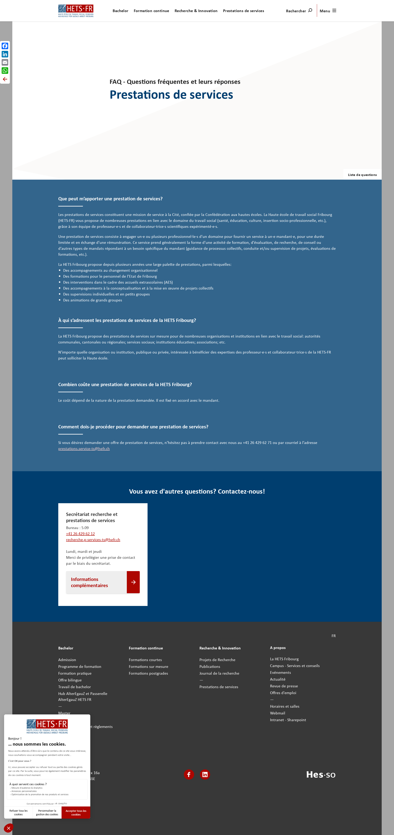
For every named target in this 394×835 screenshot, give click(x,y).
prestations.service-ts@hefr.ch (84, 448)
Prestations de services (243, 10)
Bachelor (120, 10)
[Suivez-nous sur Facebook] (189, 774)
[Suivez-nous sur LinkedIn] (205, 774)
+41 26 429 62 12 (80, 533)
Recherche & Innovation (196, 10)
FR (334, 635)
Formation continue (151, 10)
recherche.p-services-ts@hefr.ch (93, 539)
